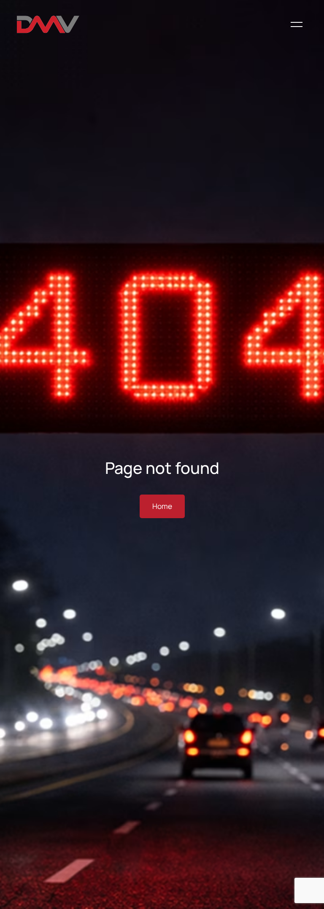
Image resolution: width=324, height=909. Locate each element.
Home (162, 506)
